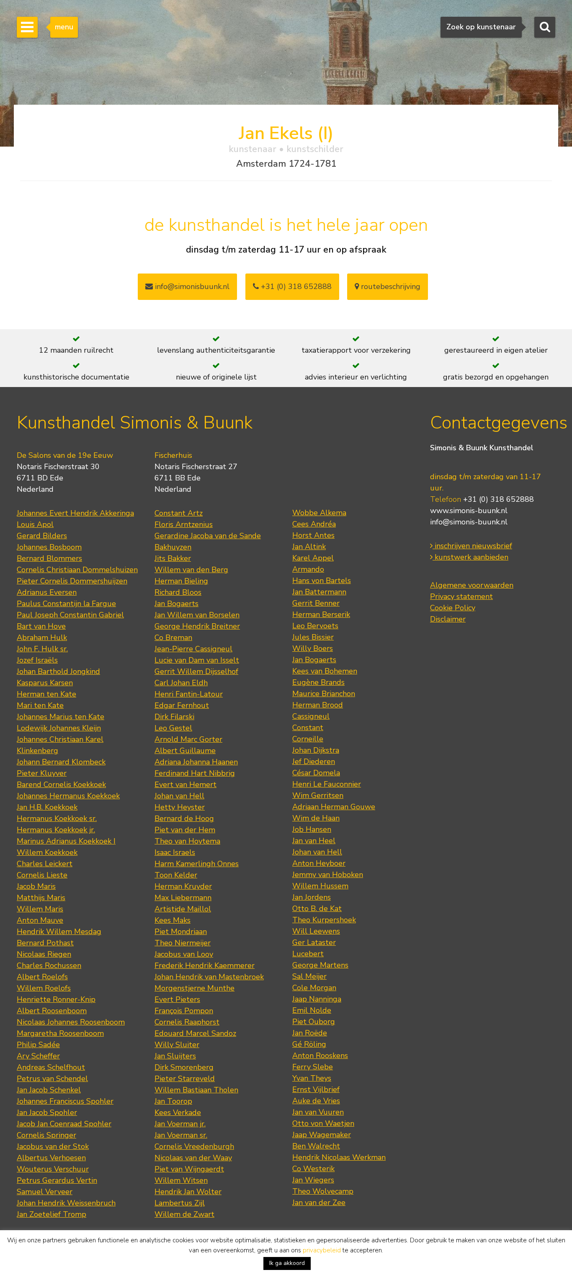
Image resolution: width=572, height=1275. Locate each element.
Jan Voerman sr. (181, 1135)
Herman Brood (317, 705)
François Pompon (184, 1011)
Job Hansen (311, 829)
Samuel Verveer (44, 1192)
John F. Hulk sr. (42, 649)
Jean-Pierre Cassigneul (193, 649)
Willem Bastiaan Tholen (196, 1090)
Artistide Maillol (183, 909)
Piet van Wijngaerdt (189, 1169)
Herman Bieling (181, 581)
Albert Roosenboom (52, 1011)
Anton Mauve (40, 920)
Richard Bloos (178, 592)
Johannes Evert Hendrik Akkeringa (75, 513)
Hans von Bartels (321, 581)
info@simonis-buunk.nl (469, 522)
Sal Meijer (309, 976)
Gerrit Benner (316, 603)
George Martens (320, 965)
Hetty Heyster (180, 807)
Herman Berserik (321, 614)
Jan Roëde (309, 1033)
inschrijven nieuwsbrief (472, 546)
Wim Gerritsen (317, 795)
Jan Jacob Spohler (47, 1112)
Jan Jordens (311, 897)
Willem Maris (40, 909)
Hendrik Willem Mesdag (59, 932)
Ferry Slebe (312, 1067)
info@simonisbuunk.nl (191, 286)
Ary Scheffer (38, 1056)
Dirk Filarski (174, 717)
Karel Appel (313, 558)
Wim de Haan (316, 818)
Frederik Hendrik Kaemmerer (205, 965)
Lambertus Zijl (180, 1203)
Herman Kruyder (183, 886)
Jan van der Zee (318, 1203)
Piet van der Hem (185, 830)
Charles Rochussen (49, 965)
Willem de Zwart (184, 1214)
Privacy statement (461, 596)
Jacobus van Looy (184, 954)
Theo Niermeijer (183, 943)
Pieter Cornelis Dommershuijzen (72, 581)
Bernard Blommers (49, 558)
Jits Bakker (173, 558)
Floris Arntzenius (184, 524)
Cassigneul (311, 716)
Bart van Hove (41, 626)
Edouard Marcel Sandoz (195, 1033)
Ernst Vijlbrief (316, 1089)
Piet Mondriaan (181, 932)
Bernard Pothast (45, 943)
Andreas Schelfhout (51, 1067)
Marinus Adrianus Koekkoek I (66, 841)
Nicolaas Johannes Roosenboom (71, 1022)
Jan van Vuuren (318, 1112)
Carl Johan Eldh (181, 683)
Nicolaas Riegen (44, 954)
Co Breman (173, 637)
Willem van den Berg (191, 570)
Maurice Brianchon (323, 694)
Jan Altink (309, 547)
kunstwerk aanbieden (470, 557)
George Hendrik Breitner (197, 626)
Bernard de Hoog (184, 818)
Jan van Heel (313, 841)
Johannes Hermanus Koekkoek (68, 796)
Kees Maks (173, 920)
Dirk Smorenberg (184, 1067)
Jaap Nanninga (316, 999)
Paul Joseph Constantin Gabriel (70, 615)
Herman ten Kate (46, 694)
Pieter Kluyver (42, 773)
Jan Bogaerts (176, 604)
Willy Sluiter (177, 1045)
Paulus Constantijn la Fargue (66, 604)
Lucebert (308, 954)
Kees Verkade (178, 1112)
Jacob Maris (36, 886)
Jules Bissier (313, 637)
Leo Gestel (173, 728)
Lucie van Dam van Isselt (197, 660)
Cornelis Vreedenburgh (194, 1146)
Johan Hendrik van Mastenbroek (209, 977)
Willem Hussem (320, 886)
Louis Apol (35, 524)
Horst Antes (313, 535)
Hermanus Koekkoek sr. (57, 818)
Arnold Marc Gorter (188, 739)
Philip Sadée (38, 1045)
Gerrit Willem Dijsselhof (196, 671)
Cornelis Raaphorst (187, 1022)
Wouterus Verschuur (53, 1169)
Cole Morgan (314, 988)
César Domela (316, 773)
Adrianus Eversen (47, 592)
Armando (308, 569)
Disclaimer (448, 619)
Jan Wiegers (313, 1180)
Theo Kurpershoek (324, 920)
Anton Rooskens (320, 1055)
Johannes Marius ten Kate (60, 717)
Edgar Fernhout (182, 705)
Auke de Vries (316, 1101)
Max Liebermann (183, 898)
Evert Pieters (177, 999)
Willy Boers (312, 648)
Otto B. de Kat (317, 908)
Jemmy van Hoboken (327, 875)
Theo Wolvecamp (322, 1191)
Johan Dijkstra (315, 750)
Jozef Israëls (37, 660)
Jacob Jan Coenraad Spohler (64, 1124)
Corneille (307, 739)
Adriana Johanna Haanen (196, 762)
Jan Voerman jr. (180, 1124)
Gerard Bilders (42, 536)
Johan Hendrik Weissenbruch (66, 1203)
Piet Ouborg (313, 1022)
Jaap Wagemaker (321, 1135)
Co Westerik (313, 1169)
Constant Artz (179, 513)
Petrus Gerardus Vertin (57, 1180)
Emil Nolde (311, 1010)
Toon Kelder (176, 875)
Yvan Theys (311, 1078)
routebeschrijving (389, 286)
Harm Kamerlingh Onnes (197, 864)
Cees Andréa (314, 524)
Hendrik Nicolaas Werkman (339, 1157)
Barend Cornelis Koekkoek (61, 784)
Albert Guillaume (185, 751)
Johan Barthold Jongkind (58, 671)
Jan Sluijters (175, 1056)
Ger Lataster (314, 942)
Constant (307, 728)
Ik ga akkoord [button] (287, 1263)
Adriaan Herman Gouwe (333, 807)
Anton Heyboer (318, 863)
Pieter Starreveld (185, 1079)
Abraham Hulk (42, 637)
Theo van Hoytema (187, 841)
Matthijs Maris (41, 898)
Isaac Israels (175, 852)
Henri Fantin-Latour (189, 694)
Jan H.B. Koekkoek (47, 807)
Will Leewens (316, 931)
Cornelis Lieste (42, 875)
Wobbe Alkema (319, 513)
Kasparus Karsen (45, 683)
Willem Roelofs (44, 988)
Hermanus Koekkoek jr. (56, 830)
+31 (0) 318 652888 (295, 286)
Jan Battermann (319, 592)
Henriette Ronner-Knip (56, 999)
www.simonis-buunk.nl (469, 511)
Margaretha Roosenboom (60, 1033)
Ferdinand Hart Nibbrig (195, 773)
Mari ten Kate (40, 705)
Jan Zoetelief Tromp (51, 1214)
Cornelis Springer (46, 1135)
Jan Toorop (173, 1101)
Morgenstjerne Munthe (194, 988)
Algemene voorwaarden (471, 585)
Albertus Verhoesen (51, 1158)
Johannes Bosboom (49, 547)
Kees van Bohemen (324, 671)
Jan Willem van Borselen (197, 615)
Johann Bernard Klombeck (61, 762)
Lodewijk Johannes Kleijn (59, 728)
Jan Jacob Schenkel (49, 1090)
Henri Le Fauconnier (326, 784)
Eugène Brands (318, 682)
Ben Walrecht (316, 1146)
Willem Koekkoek (47, 852)
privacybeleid (322, 1250)
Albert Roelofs (42, 977)
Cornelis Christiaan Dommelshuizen (77, 570)
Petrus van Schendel (52, 1079)
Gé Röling (309, 1044)
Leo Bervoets (315, 626)
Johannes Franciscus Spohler (65, 1101)
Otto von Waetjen (323, 1123)
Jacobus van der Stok (53, 1146)
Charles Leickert (44, 864)
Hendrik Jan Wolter (188, 1192)
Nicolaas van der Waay (193, 1158)
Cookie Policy (452, 608)
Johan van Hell (179, 796)
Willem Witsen (181, 1180)
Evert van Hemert (185, 784)
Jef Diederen (313, 761)
